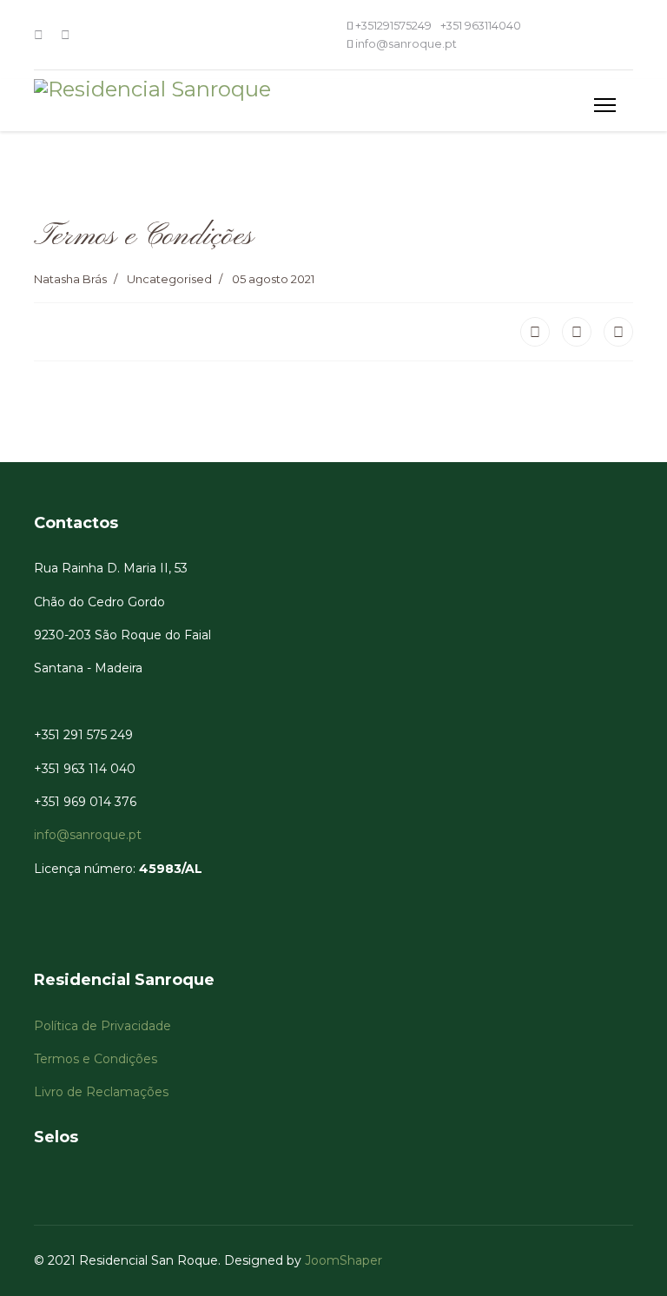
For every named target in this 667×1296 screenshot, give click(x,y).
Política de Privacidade (104, 1026)
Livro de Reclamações (103, 1092)
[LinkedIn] (618, 332)
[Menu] (605, 105)
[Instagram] (65, 35)
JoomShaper (343, 1260)
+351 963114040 (480, 25)
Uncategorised (169, 279)
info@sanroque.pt (406, 43)
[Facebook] (38, 35)
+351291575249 (393, 25)
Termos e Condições (97, 1059)
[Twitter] (576, 332)
